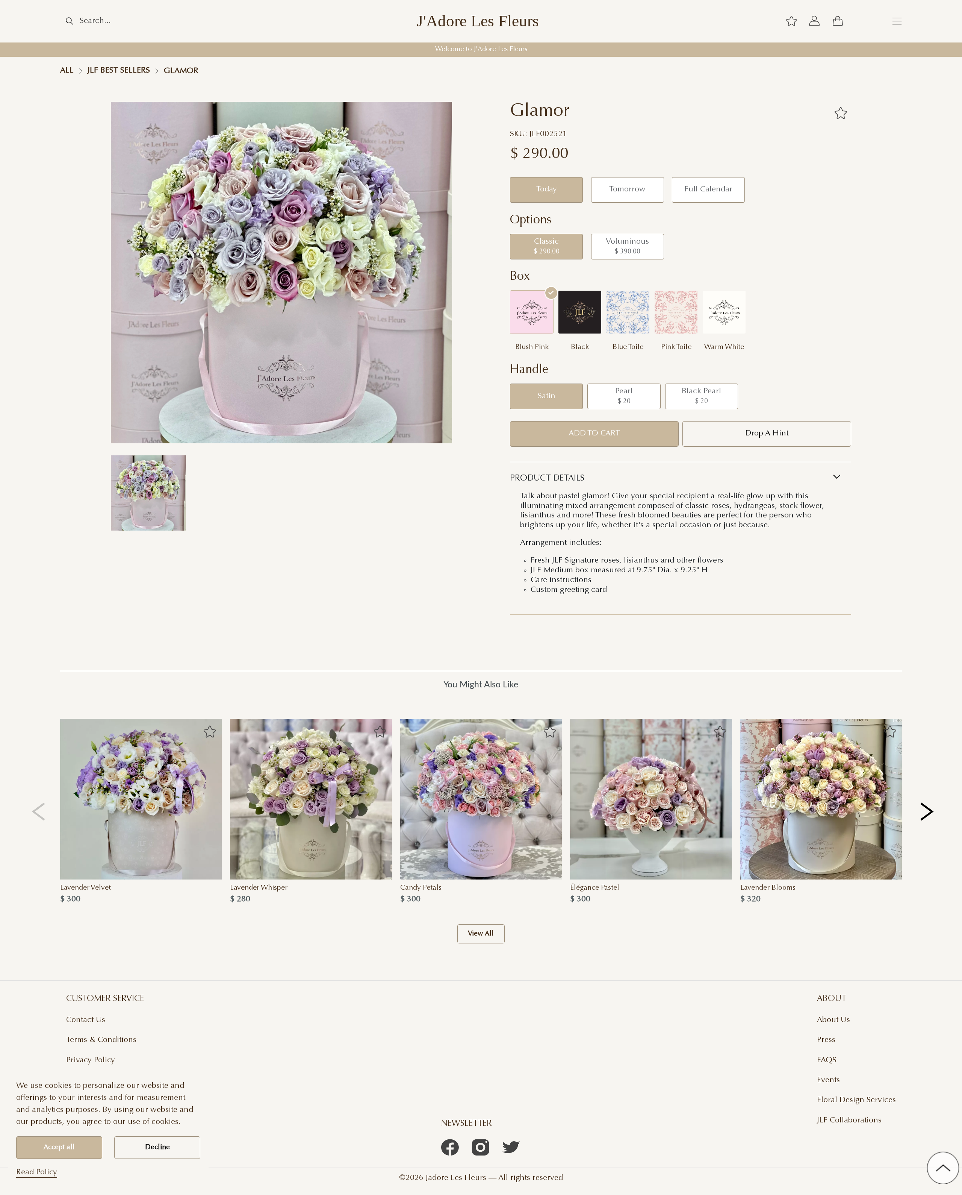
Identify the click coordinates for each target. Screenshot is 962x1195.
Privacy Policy (90, 1060)
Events (828, 1080)
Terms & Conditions (101, 1040)
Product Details (547, 478)
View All (481, 933)
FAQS (826, 1060)
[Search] (69, 21)
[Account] (814, 21)
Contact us (85, 1020)
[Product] (141, 799)
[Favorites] (840, 113)
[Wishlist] (791, 21)
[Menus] (897, 21)
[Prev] (38, 811)
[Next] (927, 811)
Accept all (59, 1147)
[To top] (943, 1168)
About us (833, 1020)
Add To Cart (594, 433)
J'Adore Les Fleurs (478, 21)
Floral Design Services (856, 1100)
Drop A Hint (766, 433)
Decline (157, 1147)
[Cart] (837, 21)
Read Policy (36, 1172)
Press (826, 1040)
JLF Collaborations (849, 1120)
